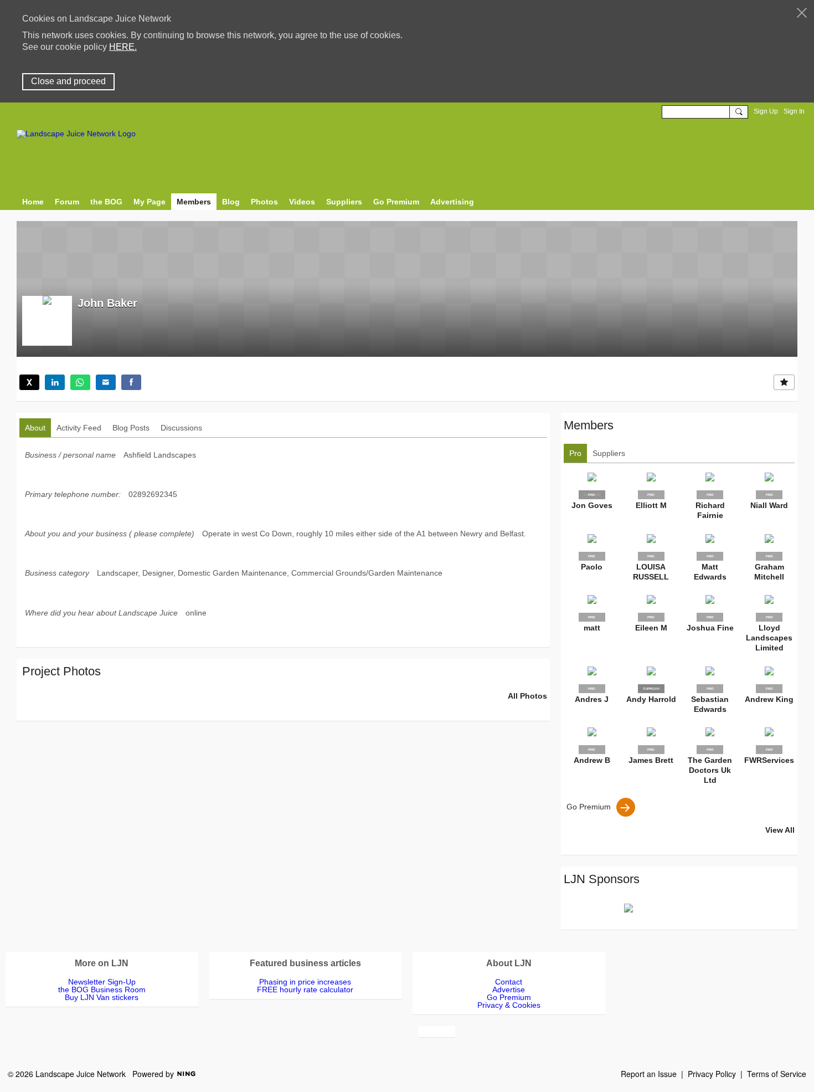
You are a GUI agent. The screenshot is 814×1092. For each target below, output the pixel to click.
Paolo (591, 566)
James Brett (650, 760)
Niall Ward (769, 505)
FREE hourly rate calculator (305, 989)
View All (780, 830)
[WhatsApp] (80, 382)
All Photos (527, 696)
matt (592, 627)
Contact (508, 981)
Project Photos (61, 671)
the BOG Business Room (102, 989)
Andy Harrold (651, 699)
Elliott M (651, 505)
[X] (29, 382)
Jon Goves (591, 505)
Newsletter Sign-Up (102, 981)
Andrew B (592, 760)
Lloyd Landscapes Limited (769, 637)
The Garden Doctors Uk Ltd (710, 770)
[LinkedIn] (55, 382)
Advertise (508, 989)
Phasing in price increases (305, 981)
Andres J (592, 699)
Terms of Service (776, 1073)
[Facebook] (131, 382)
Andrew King (769, 699)
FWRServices (769, 760)
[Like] (784, 382)
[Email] (106, 382)
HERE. (123, 47)
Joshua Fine (710, 627)
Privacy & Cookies (508, 1005)
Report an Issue (649, 1073)
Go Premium (588, 806)
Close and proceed (68, 81)
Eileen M (651, 627)
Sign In (794, 111)
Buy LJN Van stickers (101, 997)
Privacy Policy (712, 1073)
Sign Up (766, 111)
